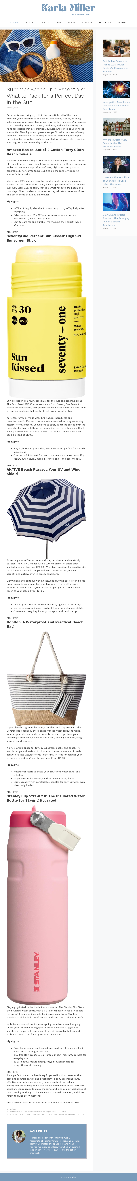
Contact (122, 23)
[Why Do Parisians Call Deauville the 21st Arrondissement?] (116, 134)
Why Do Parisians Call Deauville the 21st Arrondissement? (115, 143)
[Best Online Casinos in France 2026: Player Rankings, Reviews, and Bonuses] (116, 55)
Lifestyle (30, 23)
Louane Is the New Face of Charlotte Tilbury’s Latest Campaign (116, 180)
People (71, 23)
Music (58, 23)
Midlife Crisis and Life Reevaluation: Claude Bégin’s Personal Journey (37, 1112)
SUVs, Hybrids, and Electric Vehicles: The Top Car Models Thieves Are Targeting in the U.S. (46, 1114)
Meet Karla (105, 23)
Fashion (14, 23)
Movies (45, 23)
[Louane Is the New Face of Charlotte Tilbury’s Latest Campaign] (116, 171)
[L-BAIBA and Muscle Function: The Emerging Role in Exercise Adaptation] (116, 209)
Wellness (87, 23)
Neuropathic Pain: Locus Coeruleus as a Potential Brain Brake (116, 105)
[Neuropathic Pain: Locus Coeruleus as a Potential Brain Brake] (116, 96)
